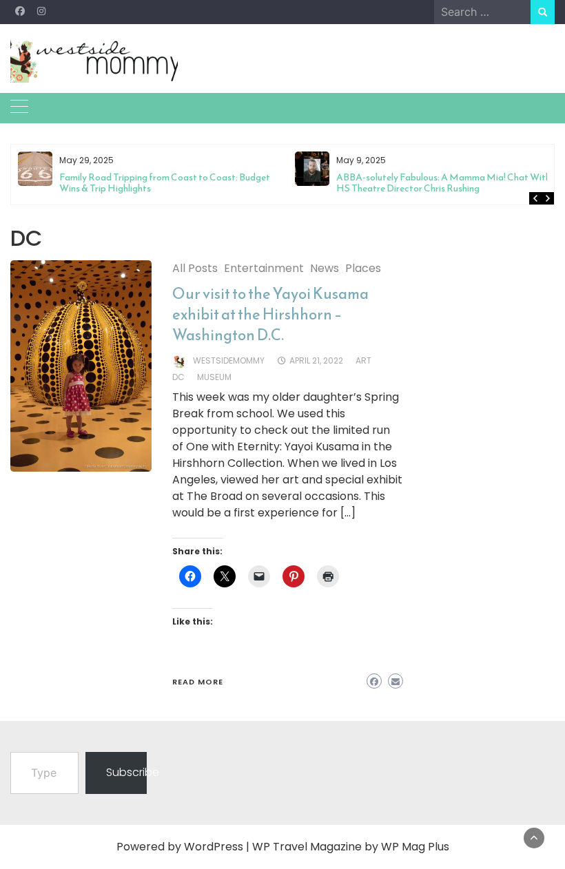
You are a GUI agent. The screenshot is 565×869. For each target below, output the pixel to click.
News (324, 268)
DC (178, 377)
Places (363, 268)
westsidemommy (229, 360)
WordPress (213, 847)
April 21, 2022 (316, 360)
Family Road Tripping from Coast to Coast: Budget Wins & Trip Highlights (164, 183)
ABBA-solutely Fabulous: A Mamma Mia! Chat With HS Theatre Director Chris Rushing (443, 183)
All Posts (195, 268)
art (363, 360)
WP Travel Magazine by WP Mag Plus (350, 847)
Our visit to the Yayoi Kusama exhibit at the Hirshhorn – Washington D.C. (270, 314)
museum (214, 377)
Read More (197, 681)
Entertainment (264, 268)
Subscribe (126, 772)
